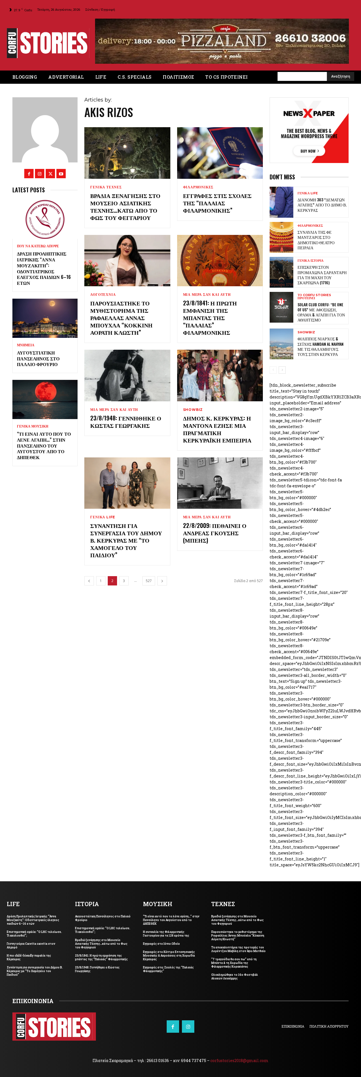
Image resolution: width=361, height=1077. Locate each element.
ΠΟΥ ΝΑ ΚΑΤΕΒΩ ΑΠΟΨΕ (38, 242)
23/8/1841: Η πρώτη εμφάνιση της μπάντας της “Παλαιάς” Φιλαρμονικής (210, 313)
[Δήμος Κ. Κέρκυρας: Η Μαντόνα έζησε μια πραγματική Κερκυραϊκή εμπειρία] (220, 371)
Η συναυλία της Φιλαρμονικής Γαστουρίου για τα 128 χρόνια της (166, 929)
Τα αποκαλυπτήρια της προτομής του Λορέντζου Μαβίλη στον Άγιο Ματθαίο (238, 945)
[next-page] (162, 577)
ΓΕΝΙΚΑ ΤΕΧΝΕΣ (106, 183)
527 (149, 576)
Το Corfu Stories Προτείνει (314, 293)
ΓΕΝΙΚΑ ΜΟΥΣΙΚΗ (32, 422)
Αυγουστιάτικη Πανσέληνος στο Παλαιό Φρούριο (38, 354)
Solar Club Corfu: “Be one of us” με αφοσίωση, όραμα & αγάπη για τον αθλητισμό (321, 308)
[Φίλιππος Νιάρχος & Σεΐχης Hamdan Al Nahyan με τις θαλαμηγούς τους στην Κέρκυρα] (281, 340)
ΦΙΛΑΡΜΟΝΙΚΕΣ (198, 183)
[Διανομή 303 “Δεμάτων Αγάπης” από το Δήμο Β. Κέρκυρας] (281, 198)
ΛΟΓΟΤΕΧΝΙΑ (103, 290)
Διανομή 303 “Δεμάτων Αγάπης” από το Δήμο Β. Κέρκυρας (322, 201)
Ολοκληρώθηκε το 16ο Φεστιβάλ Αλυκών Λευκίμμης (234, 972)
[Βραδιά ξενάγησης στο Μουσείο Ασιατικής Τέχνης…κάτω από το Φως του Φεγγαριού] (127, 149)
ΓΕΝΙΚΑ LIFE (102, 513)
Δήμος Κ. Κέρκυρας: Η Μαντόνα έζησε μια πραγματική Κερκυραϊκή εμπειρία (217, 425)
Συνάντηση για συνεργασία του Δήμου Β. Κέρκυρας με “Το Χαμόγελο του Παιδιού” (126, 536)
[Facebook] (29, 169)
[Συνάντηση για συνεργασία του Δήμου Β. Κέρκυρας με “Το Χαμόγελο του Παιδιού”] (127, 479)
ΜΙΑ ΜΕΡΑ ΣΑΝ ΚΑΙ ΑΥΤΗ (207, 290)
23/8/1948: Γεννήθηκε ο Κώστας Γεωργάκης (125, 418)
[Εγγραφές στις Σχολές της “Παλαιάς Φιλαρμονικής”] (220, 149)
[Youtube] (61, 169)
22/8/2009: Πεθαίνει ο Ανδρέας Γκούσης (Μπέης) (214, 528)
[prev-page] (89, 577)
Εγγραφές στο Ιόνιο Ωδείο (161, 940)
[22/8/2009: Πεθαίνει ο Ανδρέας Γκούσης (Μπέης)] (220, 479)
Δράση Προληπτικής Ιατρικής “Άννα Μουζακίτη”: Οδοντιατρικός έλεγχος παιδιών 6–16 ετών (44, 264)
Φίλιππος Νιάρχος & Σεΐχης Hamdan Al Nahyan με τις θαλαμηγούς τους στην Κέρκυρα (321, 342)
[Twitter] (50, 169)
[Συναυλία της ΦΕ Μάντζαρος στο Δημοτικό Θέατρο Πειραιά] (281, 233)
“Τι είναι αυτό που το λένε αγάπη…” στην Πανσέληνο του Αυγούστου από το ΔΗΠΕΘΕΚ (44, 441)
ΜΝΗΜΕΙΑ (25, 341)
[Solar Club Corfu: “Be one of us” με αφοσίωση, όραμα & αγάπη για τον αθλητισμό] (281, 303)
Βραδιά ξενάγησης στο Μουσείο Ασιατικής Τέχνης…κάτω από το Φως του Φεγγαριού (125, 202)
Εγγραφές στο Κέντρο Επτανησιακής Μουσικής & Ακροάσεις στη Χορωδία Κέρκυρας (169, 951)
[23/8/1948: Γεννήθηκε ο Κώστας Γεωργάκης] (127, 371)
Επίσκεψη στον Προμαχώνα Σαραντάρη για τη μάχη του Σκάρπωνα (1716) (322, 270)
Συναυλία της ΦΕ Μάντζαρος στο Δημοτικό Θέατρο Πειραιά (316, 235)
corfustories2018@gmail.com (239, 1056)
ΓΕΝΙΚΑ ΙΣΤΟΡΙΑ (310, 256)
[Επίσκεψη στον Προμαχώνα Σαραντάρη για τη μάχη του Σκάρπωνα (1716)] (281, 268)
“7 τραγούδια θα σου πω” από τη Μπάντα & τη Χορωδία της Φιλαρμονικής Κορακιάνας (234, 958)
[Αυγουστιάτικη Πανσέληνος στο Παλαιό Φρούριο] (45, 314)
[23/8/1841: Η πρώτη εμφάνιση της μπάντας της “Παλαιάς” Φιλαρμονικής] (220, 256)
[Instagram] (39, 169)
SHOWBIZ (193, 406)
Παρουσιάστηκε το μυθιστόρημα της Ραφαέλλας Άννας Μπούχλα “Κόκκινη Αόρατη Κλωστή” (121, 313)
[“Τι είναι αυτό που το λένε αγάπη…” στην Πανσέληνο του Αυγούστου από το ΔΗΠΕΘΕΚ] (45, 395)
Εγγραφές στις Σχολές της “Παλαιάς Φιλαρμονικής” (217, 198)
